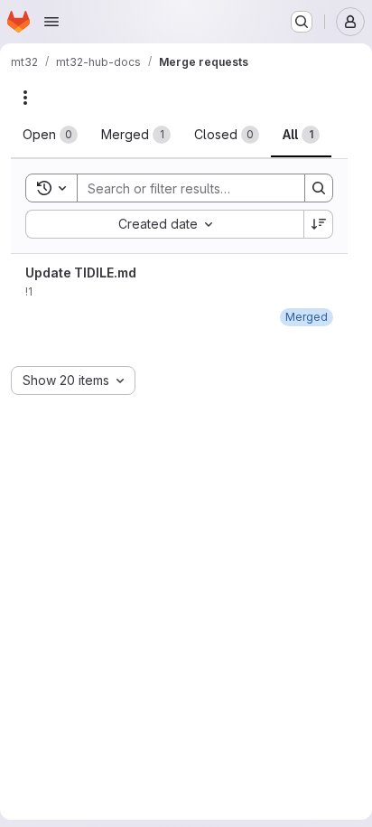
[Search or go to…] (301, 22)
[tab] (50, 134)
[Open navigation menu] (51, 21)
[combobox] (164, 224)
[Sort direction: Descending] (318, 224)
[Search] (318, 188)
